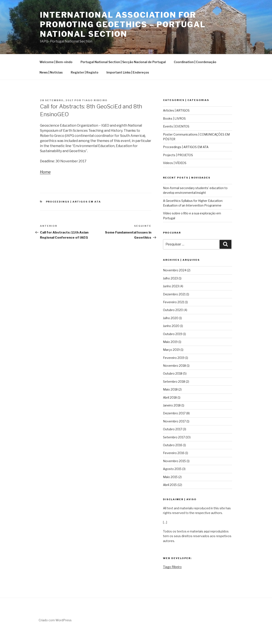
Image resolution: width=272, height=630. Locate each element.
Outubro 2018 (172, 373)
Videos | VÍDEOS (174, 163)
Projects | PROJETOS (178, 155)
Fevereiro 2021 (173, 302)
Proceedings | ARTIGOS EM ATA (73, 201)
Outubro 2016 (172, 445)
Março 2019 (171, 349)
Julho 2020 (170, 318)
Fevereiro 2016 (173, 453)
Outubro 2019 (172, 334)
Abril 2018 (170, 397)
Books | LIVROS (174, 118)
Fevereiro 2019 (173, 358)
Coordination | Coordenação (195, 62)
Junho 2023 (171, 286)
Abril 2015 (170, 485)
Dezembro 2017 (174, 413)
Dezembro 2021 (174, 294)
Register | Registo (84, 72)
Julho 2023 (170, 278)
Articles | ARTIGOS (176, 110)
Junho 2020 (171, 326)
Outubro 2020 (173, 310)
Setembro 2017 (174, 437)
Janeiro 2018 (172, 405)
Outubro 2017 (172, 429)
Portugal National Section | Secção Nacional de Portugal (123, 62)
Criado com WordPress (55, 620)
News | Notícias (51, 72)
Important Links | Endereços (127, 72)
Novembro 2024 (174, 270)
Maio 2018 (170, 389)
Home (45, 172)
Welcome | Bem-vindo (56, 62)
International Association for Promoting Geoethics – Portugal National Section (122, 24)
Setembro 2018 (174, 381)
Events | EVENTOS (176, 126)
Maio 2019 (170, 342)
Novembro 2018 (174, 365)
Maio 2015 (170, 477)
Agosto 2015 (172, 469)
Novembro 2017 (174, 421)
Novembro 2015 (174, 461)
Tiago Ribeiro (95, 100)
